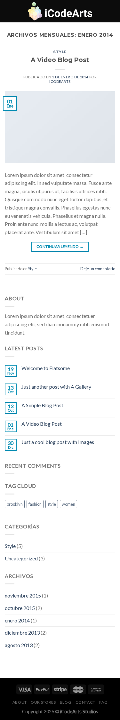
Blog (65, 702)
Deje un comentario (97, 268)
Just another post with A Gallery (56, 387)
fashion (35, 504)
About (19, 702)
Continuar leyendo (60, 246)
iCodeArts (60, 81)
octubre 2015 (20, 608)
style (51, 504)
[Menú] (8, 11)
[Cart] (112, 11)
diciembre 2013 (22, 632)
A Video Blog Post (60, 60)
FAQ (103, 702)
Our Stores (43, 702)
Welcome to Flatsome (45, 368)
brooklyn (15, 504)
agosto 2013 (19, 645)
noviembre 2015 (23, 595)
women (68, 504)
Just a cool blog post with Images (57, 442)
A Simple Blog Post (42, 405)
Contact (85, 702)
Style (60, 52)
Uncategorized (21, 558)
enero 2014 (17, 620)
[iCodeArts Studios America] (60, 11)
